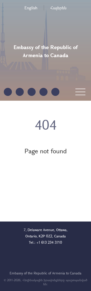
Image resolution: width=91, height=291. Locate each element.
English (31, 7)
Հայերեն (58, 7)
